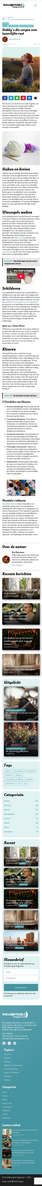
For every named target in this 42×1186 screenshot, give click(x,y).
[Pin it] (23, 98)
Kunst (4, 1092)
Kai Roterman (14, 39)
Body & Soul (10, 19)
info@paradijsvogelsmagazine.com (15, 1038)
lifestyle (18, 775)
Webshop (7, 1076)
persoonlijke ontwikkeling (14, 779)
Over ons (7, 1054)
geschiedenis (18, 771)
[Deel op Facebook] (5, 98)
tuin (25, 783)
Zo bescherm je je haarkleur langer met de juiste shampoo (23, 1161)
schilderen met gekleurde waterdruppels (21, 302)
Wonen (5, 1114)
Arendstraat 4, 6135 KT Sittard (15, 1036)
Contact (7, 1058)
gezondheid (31, 771)
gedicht (8, 771)
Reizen (5, 1099)
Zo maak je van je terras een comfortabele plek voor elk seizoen (23, 1152)
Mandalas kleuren (9, 504)
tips (19, 783)
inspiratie (8, 775)
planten (29, 779)
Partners (7, 1062)
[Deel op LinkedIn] (29, 98)
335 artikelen (17, 565)
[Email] (35, 98)
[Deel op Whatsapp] (17, 98)
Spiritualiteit (28, 20)
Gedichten (6, 1110)
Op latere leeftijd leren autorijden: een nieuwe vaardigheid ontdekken (25, 1142)
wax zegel (22, 238)
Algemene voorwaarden (13, 1065)
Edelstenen (6, 1118)
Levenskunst (7, 1107)
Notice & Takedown (11, 1072)
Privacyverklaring (11, 1069)
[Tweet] (11, 98)
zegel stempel (7, 252)
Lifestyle (17, 20)
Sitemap (7, 1080)
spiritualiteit (9, 783)
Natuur (5, 1096)
